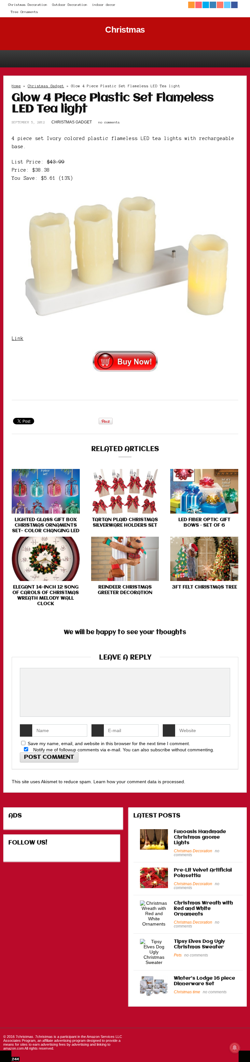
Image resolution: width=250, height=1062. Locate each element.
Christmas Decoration (27, 5)
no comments (109, 122)
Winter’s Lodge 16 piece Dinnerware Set (204, 981)
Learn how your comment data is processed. (139, 781)
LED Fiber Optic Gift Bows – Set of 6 (204, 522)
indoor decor (104, 5)
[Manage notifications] (234, 1047)
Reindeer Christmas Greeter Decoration (125, 590)
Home (16, 86)
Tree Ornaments (24, 12)
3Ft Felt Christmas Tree (204, 587)
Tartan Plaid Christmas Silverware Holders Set (125, 522)
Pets (178, 955)
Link (17, 338)
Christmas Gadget (46, 86)
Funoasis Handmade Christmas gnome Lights (200, 837)
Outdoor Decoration (69, 5)
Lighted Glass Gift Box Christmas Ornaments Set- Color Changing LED (45, 525)
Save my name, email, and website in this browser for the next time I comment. (109, 743)
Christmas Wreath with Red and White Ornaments (203, 908)
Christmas (125, 30)
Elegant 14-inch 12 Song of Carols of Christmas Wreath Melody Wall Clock (45, 595)
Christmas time (187, 992)
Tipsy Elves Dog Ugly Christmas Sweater (199, 944)
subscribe (160, 749)
